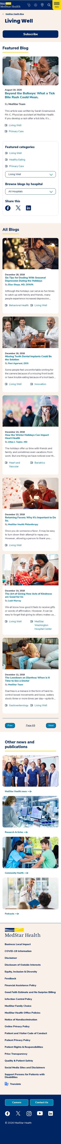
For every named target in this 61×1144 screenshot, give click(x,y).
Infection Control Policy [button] (18, 999)
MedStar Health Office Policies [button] (22, 1013)
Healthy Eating (17, 159)
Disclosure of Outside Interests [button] (23, 965)
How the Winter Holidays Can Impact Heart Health (27, 436)
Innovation (40, 384)
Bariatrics (40, 462)
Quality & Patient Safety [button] (19, 1060)
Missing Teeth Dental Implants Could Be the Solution (28, 358)
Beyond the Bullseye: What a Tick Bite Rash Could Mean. (30, 95)
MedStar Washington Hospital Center (43, 625)
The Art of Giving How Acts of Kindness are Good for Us (28, 595)
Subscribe (30, 34)
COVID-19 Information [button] (18, 951)
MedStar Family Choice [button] (18, 1006)
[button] (28, 5)
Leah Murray (14, 600)
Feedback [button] (10, 978)
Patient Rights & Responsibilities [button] (24, 1047)
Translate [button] (15, 1084)
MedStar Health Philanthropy (23, 524)
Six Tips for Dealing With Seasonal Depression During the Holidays (25, 279)
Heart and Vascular (14, 464)
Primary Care (16, 131)
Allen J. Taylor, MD (17, 441)
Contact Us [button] (41, 1102)
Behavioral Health (19, 305)
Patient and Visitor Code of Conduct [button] (26, 1033)
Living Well (15, 125)
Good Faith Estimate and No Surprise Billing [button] (30, 992)
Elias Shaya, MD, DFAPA (20, 284)
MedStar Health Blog (15, 14)
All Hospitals (15, 191)
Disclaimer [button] (11, 958)
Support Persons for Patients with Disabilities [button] (25, 1076)
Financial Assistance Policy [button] (20, 985)
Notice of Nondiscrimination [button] (21, 1019)
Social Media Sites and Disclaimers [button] (25, 1067)
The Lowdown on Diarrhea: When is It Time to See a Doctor (27, 679)
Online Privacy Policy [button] (17, 1026)
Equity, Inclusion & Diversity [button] (21, 971)
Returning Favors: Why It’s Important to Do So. (30, 519)
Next (51, 725)
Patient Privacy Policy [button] (17, 1040)
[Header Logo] (10, 3)
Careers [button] (16, 1102)
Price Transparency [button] (16, 1054)
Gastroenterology (18, 705)
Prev (10, 725)
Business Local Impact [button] (18, 944)
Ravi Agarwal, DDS (18, 363)
